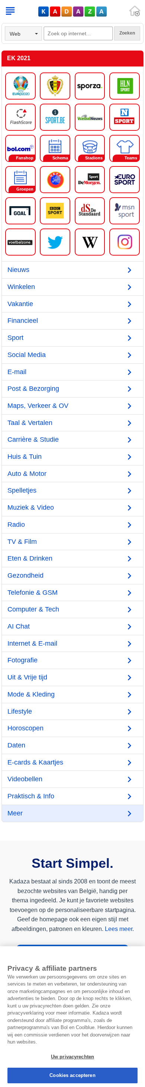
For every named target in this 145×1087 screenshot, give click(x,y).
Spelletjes (21, 490)
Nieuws (18, 269)
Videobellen (24, 779)
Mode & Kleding (31, 694)
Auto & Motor (26, 473)
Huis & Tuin (24, 456)
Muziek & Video (30, 507)
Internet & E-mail (32, 643)
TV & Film (22, 541)
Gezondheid (25, 575)
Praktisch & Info (30, 796)
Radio (16, 524)
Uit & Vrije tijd (27, 677)
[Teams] (124, 148)
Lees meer (118, 929)
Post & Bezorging (33, 388)
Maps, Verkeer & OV (37, 405)
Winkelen (21, 287)
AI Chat (18, 626)
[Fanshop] (20, 148)
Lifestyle (19, 711)
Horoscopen (25, 728)
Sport (15, 337)
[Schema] (55, 148)
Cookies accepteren (72, 1075)
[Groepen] (20, 179)
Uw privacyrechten (72, 1057)
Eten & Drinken (29, 558)
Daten (16, 745)
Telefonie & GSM (32, 592)
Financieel (22, 320)
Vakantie (20, 304)
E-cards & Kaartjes (35, 762)
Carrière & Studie (33, 439)
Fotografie (22, 660)
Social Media (26, 354)
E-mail (16, 372)
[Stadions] (89, 148)
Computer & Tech (33, 609)
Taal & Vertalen (29, 422)
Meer (15, 813)
